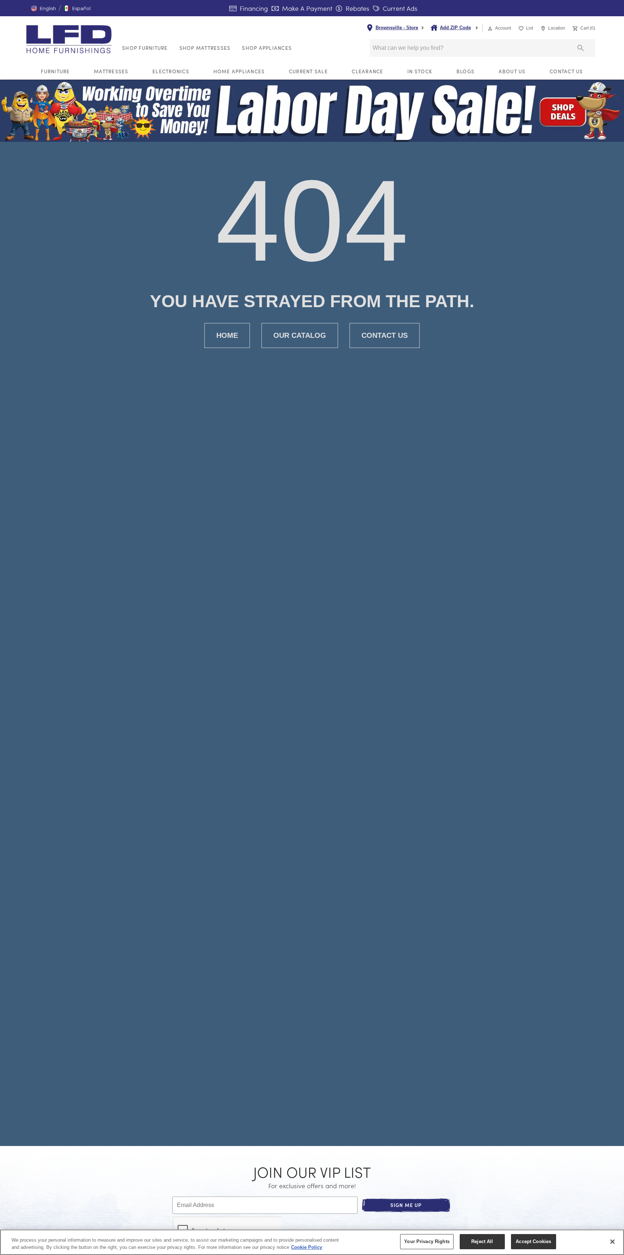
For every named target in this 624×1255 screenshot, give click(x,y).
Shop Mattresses (205, 47)
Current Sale (308, 71)
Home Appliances (239, 71)
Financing (253, 8)
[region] (312, 1242)
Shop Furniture (145, 47)
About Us (512, 71)
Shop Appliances (267, 47)
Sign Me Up (406, 1205)
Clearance (367, 71)
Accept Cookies (533, 1241)
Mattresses (111, 71)
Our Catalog (299, 335)
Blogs (465, 71)
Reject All (482, 1241)
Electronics (170, 71)
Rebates (356, 8)
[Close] (612, 1242)
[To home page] (71, 39)
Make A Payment (306, 8)
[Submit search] (580, 48)
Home (227, 335)
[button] (43, 8)
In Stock (419, 71)
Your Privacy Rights (426, 1241)
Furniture (55, 71)
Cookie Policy (306, 1247)
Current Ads (399, 8)
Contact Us (566, 71)
